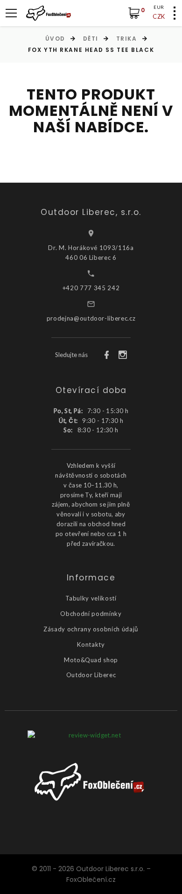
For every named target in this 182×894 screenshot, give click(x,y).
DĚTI (90, 39)
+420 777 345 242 (91, 288)
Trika (126, 39)
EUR (159, 7)
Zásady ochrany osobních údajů (91, 629)
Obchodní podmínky (90, 613)
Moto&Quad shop (91, 660)
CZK (159, 16)
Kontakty (91, 644)
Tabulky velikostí (90, 598)
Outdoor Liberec (91, 675)
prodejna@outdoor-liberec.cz (91, 318)
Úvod (55, 39)
